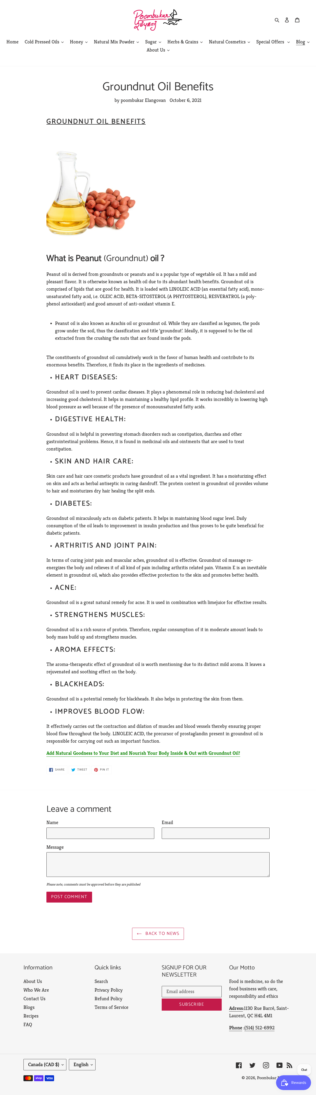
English (81, 1064)
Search (101, 981)
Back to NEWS (161, 933)
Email (167, 822)
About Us (32, 981)
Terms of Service (111, 1007)
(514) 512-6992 (259, 1028)
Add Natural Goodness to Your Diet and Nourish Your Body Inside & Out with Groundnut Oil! (143, 753)
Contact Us (34, 999)
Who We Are (36, 990)
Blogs (29, 1007)
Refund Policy (108, 999)
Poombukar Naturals (275, 1077)
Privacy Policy (109, 990)
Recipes (31, 1016)
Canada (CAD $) (43, 1064)
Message (55, 847)
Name (52, 822)
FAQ (27, 1024)
